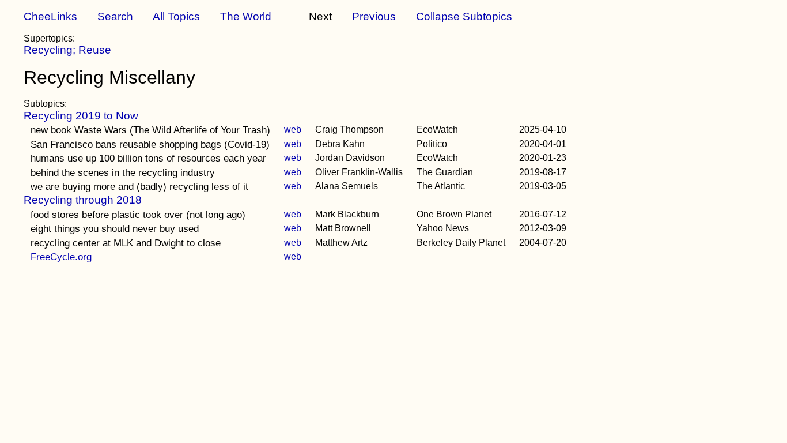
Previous (374, 16)
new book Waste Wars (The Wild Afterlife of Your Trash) (150, 130)
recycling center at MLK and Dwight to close (126, 243)
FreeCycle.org (61, 256)
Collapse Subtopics (464, 16)
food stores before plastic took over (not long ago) (138, 214)
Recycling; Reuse (67, 50)
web (292, 129)
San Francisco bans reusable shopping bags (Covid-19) (150, 144)
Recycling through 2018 (83, 200)
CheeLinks (50, 16)
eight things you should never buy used (115, 228)
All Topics (176, 16)
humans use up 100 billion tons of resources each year (148, 158)
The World (245, 16)
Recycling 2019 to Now (81, 116)
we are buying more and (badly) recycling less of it (139, 186)
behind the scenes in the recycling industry (123, 172)
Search (115, 16)
